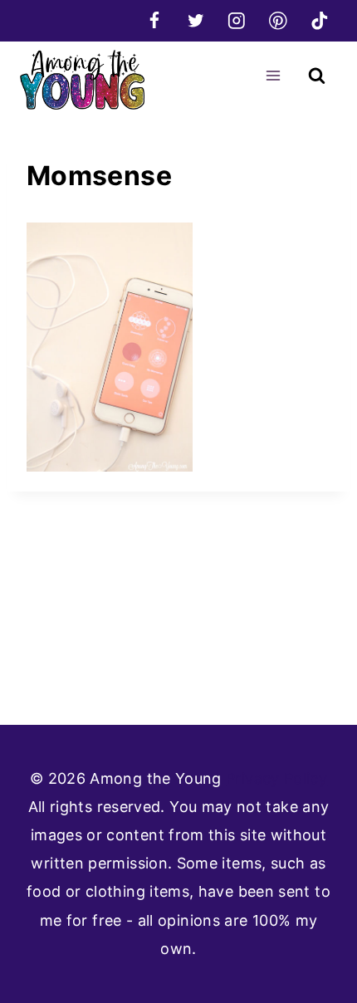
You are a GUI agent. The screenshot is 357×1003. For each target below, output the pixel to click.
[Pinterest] (278, 20)
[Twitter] (195, 20)
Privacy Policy (276, 778)
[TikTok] (319, 20)
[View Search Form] (316, 76)
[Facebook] (154, 20)
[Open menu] (272, 75)
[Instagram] (237, 20)
